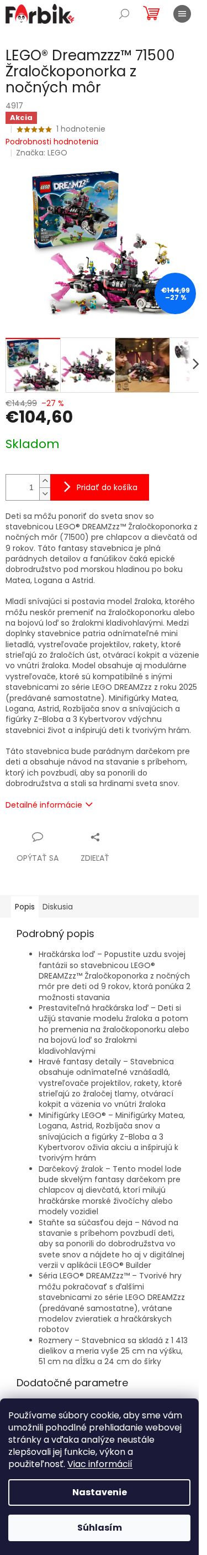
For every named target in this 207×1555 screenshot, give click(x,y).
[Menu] (182, 14)
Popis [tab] (25, 906)
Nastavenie (99, 1492)
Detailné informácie (44, 804)
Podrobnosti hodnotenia (52, 142)
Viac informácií (99, 1464)
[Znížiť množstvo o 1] (44, 493)
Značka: (41, 152)
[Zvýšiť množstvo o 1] (44, 481)
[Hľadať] (124, 14)
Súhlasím (99, 1527)
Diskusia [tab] (58, 906)
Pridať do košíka (107, 487)
